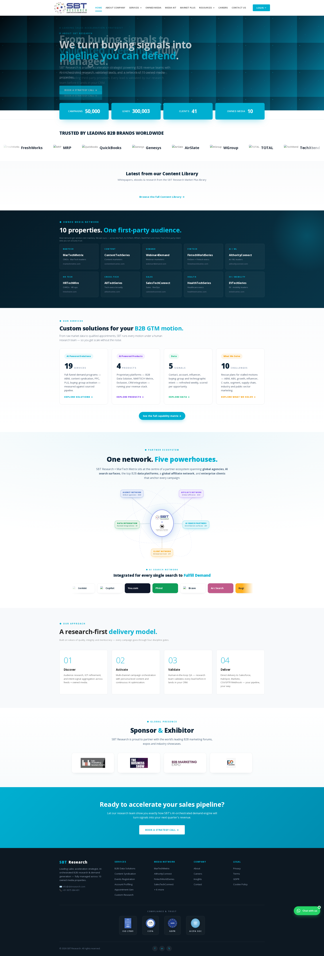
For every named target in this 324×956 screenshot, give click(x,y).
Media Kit (170, 7)
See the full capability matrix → (162, 415)
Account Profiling (123, 884)
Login (260, 7)
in (162, 948)
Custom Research (124, 894)
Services (134, 7)
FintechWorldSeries (164, 879)
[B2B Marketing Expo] (185, 763)
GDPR (236, 879)
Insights (198, 879)
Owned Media (153, 7)
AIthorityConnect (163, 873)
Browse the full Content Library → (162, 196)
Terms (236, 873)
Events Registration (125, 879)
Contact (198, 884)
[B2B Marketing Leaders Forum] (93, 763)
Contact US (239, 7)
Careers (223, 7)
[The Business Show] (139, 763)
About (197, 868)
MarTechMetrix (161, 868)
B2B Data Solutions (125, 868)
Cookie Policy (240, 884)
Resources (205, 7)
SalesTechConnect (163, 884)
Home (98, 7)
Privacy (237, 868)
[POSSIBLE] (231, 763)
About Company (115, 7)
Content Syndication (125, 873)
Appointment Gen (124, 889)
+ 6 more (159, 889)
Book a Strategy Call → (80, 87)
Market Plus (187, 7)
